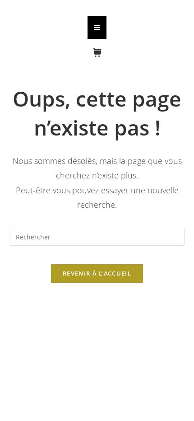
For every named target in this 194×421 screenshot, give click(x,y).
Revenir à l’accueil (97, 273)
